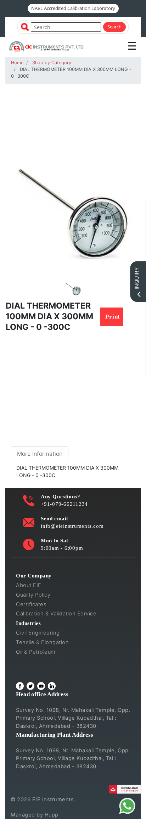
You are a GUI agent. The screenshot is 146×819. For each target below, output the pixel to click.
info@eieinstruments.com (72, 526)
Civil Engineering (38, 633)
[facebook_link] (20, 686)
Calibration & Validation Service (56, 613)
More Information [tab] (39, 453)
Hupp (51, 815)
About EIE (28, 585)
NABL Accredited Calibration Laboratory (73, 8)
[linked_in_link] (52, 686)
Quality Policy (33, 595)
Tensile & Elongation (42, 642)
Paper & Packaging (40, 671)
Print (112, 316)
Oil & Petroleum (36, 652)
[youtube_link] (41, 686)
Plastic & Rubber (37, 661)
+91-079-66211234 (64, 504)
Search (114, 26)
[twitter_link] (30, 686)
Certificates (31, 604)
